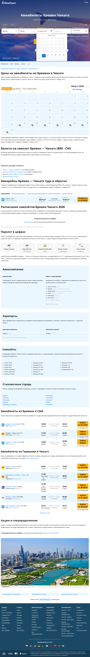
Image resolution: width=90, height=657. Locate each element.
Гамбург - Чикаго (11, 497)
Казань (4, 628)
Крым (18, 610)
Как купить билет (81, 630)
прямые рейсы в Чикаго (16, 174)
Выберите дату (28, 222)
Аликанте (6, 397)
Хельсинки (49, 404)
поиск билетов (45, 599)
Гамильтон (49, 397)
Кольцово (49, 623)
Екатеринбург (6, 623)
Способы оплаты (81, 615)
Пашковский (50, 625)
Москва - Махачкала (68, 633)
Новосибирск (6, 620)
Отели (5, 25)
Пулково (49, 620)
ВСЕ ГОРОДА (5, 630)
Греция (19, 628)
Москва (4, 610)
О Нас (86, 2)
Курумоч (49, 628)
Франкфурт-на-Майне (10, 404)
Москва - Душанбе (67, 626)
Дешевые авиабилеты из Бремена (14, 172)
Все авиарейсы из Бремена (11, 594)
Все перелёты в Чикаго (39, 594)
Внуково (49, 615)
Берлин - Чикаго (11, 467)
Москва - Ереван (67, 617)
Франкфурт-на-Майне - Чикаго (16, 475)
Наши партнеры (81, 623)
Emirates (34, 624)
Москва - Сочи (66, 610)
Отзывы (78, 620)
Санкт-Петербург (7, 612)
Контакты (79, 612)
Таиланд (19, 615)
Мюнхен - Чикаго (11, 487)
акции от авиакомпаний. (51, 533)
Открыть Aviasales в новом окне (79, 36)
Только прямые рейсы (30, 89)
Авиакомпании (33, 68)
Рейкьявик (6, 400)
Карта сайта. (81, 653)
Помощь (78, 618)
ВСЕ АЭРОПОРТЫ (52, 630)
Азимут (34, 622)
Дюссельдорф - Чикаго (13, 506)
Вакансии (79, 625)
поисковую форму (32, 458)
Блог (77, 628)
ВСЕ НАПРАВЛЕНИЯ (67, 636)
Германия (20, 623)
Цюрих (5, 395)
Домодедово (50, 610)
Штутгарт (49, 400)
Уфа (3, 625)
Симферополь (6, 615)
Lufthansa (35, 630)
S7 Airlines (35, 612)
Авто (12, 25)
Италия (19, 618)
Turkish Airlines (36, 627)
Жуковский (50, 618)
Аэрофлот (34, 610)
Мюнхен (5, 402)
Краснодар (5, 618)
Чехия (18, 625)
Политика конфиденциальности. (57, 653)
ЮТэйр (34, 619)
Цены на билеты (22, 68)
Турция (19, 612)
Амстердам (49, 395)
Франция (19, 620)
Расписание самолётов (8, 68)
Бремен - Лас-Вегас (12, 442)
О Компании (80, 610)
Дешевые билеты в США (10, 176)
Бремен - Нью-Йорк (12, 424)
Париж (48, 402)
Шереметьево (51, 612)
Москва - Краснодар (68, 619)
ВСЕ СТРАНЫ (20, 630)
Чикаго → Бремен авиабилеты (12, 170)
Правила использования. (72, 653)
